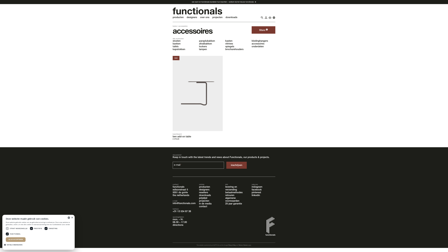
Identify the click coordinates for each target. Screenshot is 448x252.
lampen (203, 49)
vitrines (229, 44)
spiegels (229, 47)
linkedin (256, 195)
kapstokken (179, 49)
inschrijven (236, 165)
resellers (203, 193)
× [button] (72, 218)
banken (176, 44)
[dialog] (38, 232)
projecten (204, 201)
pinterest (256, 193)
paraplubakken (207, 41)
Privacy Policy (232, 245)
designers (204, 190)
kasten (228, 41)
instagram (257, 187)
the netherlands (181, 195)
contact (203, 207)
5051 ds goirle (180, 193)
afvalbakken (205, 44)
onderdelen (258, 47)
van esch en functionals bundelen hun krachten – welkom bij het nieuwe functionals (223, 2)
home (175, 26)
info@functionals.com (184, 203)
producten (204, 187)
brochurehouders (234, 49)
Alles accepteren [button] (16, 239)
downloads (205, 195)
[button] (14, 245)
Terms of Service (243, 245)
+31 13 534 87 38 (182, 211)
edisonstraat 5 (180, 190)
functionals (178, 187)
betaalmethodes (234, 193)
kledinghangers (260, 41)
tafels (175, 47)
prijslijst (203, 198)
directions (178, 225)
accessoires (258, 44)
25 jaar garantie (233, 204)
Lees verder (66, 225)
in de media (205, 204)
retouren (229, 195)
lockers (203, 47)
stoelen (176, 41)
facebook (257, 190)
